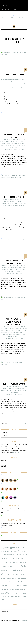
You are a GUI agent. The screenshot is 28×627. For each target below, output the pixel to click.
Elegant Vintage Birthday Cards (14, 75)
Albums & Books (12, 199)
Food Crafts (6, 205)
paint (19, 585)
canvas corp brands (10, 558)
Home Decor (14, 205)
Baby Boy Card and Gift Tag (14, 384)
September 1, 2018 (19, 149)
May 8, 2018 (19, 273)
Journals (8, 143)
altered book (3, 551)
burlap (6, 555)
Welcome (3, 2)
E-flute (16, 81)
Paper (24, 585)
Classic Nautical (13, 141)
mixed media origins (11, 586)
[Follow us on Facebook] (5, 9)
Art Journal (22, 551)
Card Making (7, 81)
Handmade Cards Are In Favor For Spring (14, 262)
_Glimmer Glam (14, 597)
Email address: (4, 460)
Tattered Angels (13, 85)
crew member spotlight (16, 566)
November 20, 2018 (19, 87)
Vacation (13, 147)
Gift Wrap (18, 388)
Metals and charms (21, 207)
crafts (9, 566)
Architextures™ (12, 551)
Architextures (11, 79)
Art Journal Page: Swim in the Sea (14, 136)
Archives (3, 608)
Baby (2, 386)
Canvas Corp (4, 141)
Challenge (3, 566)
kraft (25, 578)
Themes (18, 271)
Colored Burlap (14, 330)
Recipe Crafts (22, 209)
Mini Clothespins (14, 582)
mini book (7, 582)
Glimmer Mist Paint (20, 332)
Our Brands (4, 6)
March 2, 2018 (18, 394)
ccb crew (5, 562)
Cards (23, 559)
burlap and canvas (8, 201)
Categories (4, 432)
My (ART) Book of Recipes (14, 197)
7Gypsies (3, 79)
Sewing (13, 211)
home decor (14, 578)
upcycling (3, 596)
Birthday (19, 79)
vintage (7, 596)
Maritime (14, 143)
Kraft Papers (10, 207)
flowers (12, 570)
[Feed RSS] (2, 9)
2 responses (9, 213)
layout (2, 582)
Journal (21, 578)
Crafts (7, 267)
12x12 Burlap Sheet (8, 326)
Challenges (20, 2)
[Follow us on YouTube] (11, 9)
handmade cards (17, 574)
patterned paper (7, 589)
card (20, 559)
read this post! (15, 452)
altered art (20, 547)
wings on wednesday (13, 336)
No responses (8, 87)
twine (24, 593)
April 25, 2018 (19, 338)
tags (5, 593)
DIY (13, 81)
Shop (8, 2)
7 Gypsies (4, 548)
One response (8, 149)
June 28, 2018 (18, 213)
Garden (14, 267)
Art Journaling (21, 139)
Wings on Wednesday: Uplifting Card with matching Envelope (14, 322)
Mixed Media (21, 143)
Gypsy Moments (11, 83)
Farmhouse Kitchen (20, 203)
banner (2, 555)
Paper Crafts (20, 83)
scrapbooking (18, 589)
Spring (24, 269)
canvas (11, 554)
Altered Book (21, 199)
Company (13, 2)
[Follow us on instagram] (8, 9)
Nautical (4, 145)
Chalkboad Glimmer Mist (18, 563)
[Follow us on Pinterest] (14, 9)
